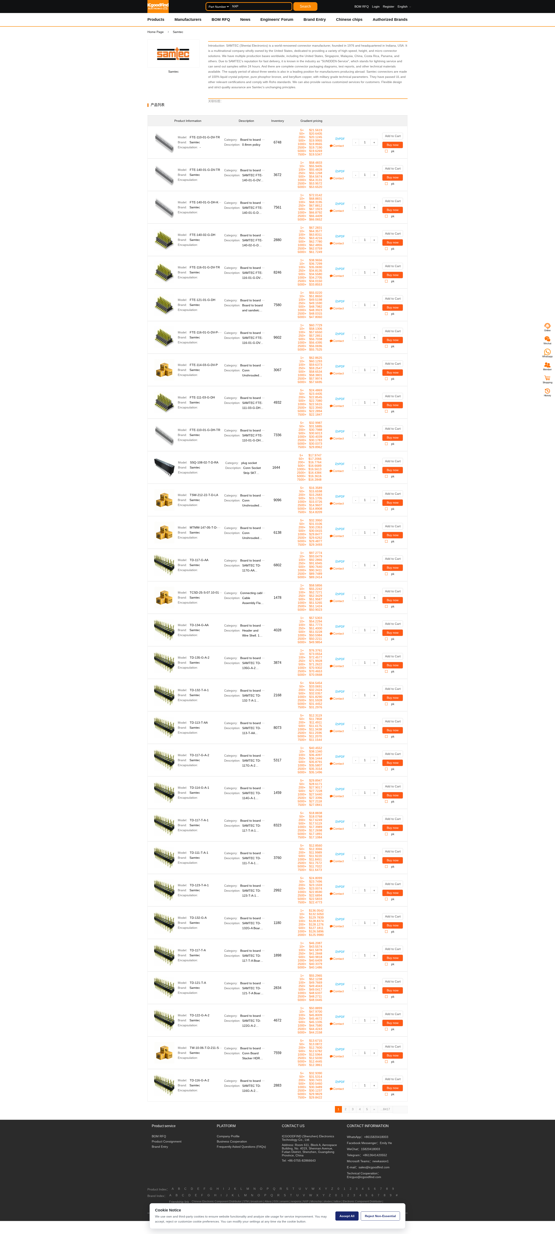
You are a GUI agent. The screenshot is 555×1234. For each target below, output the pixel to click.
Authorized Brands (390, 19)
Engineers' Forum (276, 19)
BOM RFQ (361, 6)
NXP (306, 1201)
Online (547, 330)
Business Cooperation (232, 1141)
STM (246, 1201)
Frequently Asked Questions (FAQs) (241, 1146)
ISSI (275, 1201)
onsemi (284, 1201)
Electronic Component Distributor (362, 1201)
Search (305, 6)
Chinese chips (349, 19)
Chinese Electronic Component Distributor (216, 1201)
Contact (338, 145)
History (547, 395)
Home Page (155, 32)
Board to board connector (257, 139)
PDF (342, 138)
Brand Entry (315, 19)
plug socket (249, 463)
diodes (328, 1201)
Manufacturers (188, 19)
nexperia (296, 1201)
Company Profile (228, 1136)
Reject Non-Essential (380, 1216)
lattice (337, 1201)
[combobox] (249, 6)
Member (547, 369)
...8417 (385, 1109)
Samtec (194, 142)
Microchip (316, 1201)
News (245, 19)
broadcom (257, 1201)
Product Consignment (166, 1141)
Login (376, 6)
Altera (267, 1201)
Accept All (347, 1216)
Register (388, 6)
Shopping (547, 382)
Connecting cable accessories (260, 593)
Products (155, 19)
